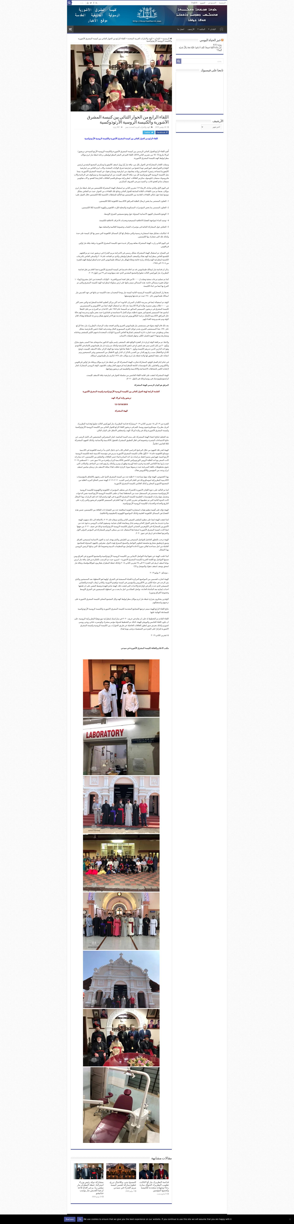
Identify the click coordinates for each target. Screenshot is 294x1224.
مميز (126, 127)
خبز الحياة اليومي (210, 40)
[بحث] (69, 2)
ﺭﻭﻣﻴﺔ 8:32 (217, 45)
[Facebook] (94, 3)
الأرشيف (191, 29)
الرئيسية (222, 3)
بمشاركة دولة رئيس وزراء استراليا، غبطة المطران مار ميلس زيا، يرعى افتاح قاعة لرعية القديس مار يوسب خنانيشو (90, 1188)
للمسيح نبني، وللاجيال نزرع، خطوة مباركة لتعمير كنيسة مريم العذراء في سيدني (122, 1185)
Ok (80, 1219)
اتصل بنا (180, 29)
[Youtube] (88, 3)
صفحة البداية (222, 29)
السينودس (212, 3)
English (194, 3)
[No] (290, 1219)
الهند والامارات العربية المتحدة (140, 38)
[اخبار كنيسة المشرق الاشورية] (147, 15)
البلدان (213, 29)
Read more (70, 1219)
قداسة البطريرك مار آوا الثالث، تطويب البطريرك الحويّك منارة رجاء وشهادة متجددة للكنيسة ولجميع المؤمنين (154, 1186)
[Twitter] (91, 3)
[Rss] (96, 3)
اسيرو (202, 3)
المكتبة (202, 29)
